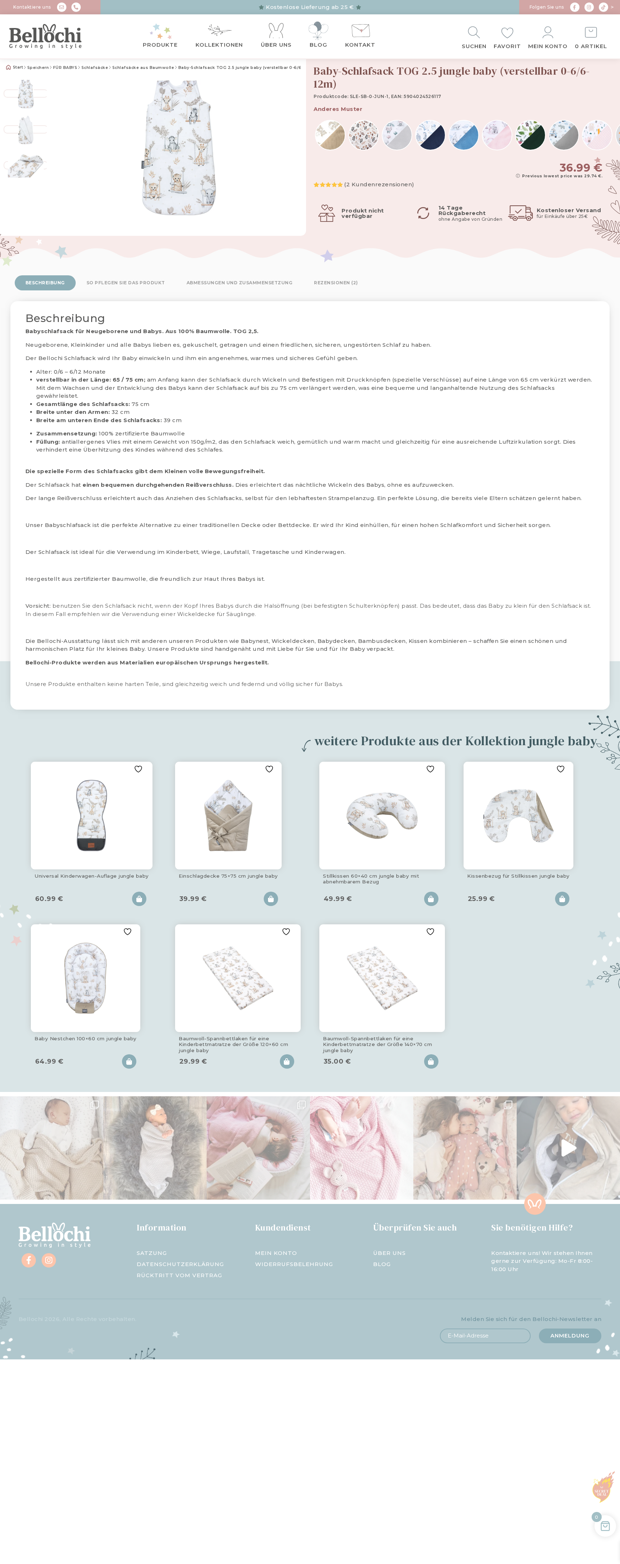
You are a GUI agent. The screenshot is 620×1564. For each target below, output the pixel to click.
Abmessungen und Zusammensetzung (240, 282)
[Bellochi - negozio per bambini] (56, 36)
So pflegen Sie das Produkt (125, 282)
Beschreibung (45, 282)
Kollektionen (219, 44)
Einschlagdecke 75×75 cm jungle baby (228, 876)
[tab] (45, 282)
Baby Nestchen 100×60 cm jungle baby (85, 1038)
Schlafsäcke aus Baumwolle (143, 67)
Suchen (474, 46)
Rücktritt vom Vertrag (179, 1275)
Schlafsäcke (94, 67)
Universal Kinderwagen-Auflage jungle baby (91, 876)
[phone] (76, 7)
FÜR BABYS (65, 67)
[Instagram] (589, 7)
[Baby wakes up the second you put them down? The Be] (258, 1148)
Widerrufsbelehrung (294, 1264)
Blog (318, 44)
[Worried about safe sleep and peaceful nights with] (465, 1148)
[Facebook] (574, 7)
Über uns (276, 44)
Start (17, 67)
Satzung (152, 1253)
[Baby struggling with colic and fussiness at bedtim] (155, 1148)
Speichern (38, 67)
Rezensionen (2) (336, 282)
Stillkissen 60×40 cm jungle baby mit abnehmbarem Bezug (371, 878)
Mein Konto (548, 46)
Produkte (160, 44)
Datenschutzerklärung (180, 1264)
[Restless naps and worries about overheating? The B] (361, 1148)
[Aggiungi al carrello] (139, 899)
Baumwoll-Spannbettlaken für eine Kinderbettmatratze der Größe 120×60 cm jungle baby (233, 1043)
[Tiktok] (603, 7)
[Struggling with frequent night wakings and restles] (51, 1148)
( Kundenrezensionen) (379, 184)
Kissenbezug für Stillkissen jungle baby (518, 876)
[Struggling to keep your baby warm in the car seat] (568, 1148)
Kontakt (360, 44)
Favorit (507, 46)
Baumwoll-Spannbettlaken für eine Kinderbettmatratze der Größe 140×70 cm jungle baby (377, 1043)
